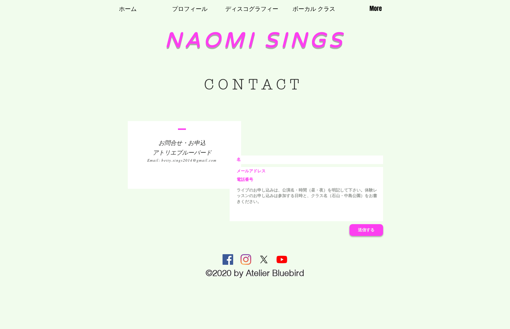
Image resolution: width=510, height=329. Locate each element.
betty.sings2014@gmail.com (189, 160)
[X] (264, 259)
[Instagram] (246, 259)
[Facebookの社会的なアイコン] (228, 259)
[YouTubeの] (282, 259)
